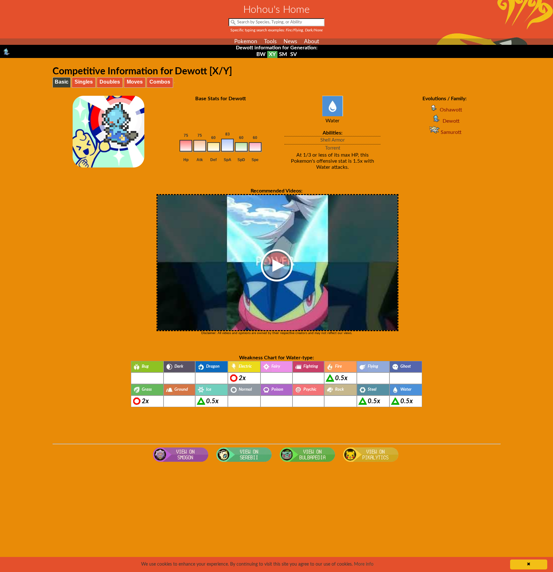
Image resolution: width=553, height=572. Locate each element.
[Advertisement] (276, 516)
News (290, 41)
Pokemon (245, 41)
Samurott (451, 132)
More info (363, 564)
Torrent (332, 148)
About (311, 41)
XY (272, 54)
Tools (270, 41)
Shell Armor (332, 140)
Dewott (451, 121)
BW (261, 54)
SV (293, 54)
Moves (135, 82)
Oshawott (451, 109)
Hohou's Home (276, 9)
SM (283, 54)
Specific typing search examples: (276, 30)
